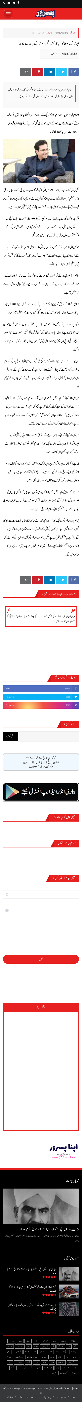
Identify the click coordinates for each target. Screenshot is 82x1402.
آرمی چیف (64, 1341)
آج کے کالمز (73, 1341)
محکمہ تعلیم (27, 1351)
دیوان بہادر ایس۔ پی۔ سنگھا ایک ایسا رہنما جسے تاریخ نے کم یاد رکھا (49, 1229)
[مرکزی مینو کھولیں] (8, 14)
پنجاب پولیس (66, 1367)
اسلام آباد (55, 1341)
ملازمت (74, 1357)
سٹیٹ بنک (9, 1346)
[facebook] (18, 3)
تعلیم (75, 1346)
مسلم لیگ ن (7, 1351)
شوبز (57, 1351)
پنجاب (74, 1367)
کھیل (19, 1367)
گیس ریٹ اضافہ (63, 1373)
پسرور (10, 1362)
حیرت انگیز (60, 1346)
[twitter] (14, 3)
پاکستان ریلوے (19, 1362)
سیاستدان (55, 53)
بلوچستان (28, 1341)
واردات (44, 1357)
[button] (4, 3)
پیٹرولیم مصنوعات (48, 1367)
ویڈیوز (52, 1362)
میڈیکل (60, 1357)
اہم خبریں (36, 1341)
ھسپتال (54, 1373)
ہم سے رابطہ (34, 1397)
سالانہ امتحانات (19, 1346)
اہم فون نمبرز (9, 1397)
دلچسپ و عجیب (45, 1346)
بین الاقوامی (12, 1341)
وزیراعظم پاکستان (72, 1362)
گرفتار (12, 1367)
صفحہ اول (74, 1397)
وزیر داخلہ (9, 1357)
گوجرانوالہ (74, 1373)
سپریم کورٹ (73, 1351)
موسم (67, 1357)
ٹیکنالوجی (45, 1362)
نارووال (52, 1357)
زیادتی (28, 1346)
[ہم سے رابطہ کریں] (9, 3)
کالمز (25, 1367)
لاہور (34, 1351)
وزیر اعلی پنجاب (19, 1357)
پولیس (57, 1367)
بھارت (20, 1341)
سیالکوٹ (65, 1351)
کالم (31, 1367)
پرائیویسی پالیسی (47, 1397)
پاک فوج (36, 1362)
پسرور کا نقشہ (22, 1397)
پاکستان (28, 1362)
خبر (53, 1346)
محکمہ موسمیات (17, 1351)
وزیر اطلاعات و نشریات (32, 1357)
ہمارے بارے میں (61, 1397)
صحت (51, 1351)
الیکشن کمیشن (45, 1341)
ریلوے (36, 1346)
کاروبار (38, 1367)
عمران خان (42, 1351)
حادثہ (68, 1346)
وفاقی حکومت (61, 1362)
